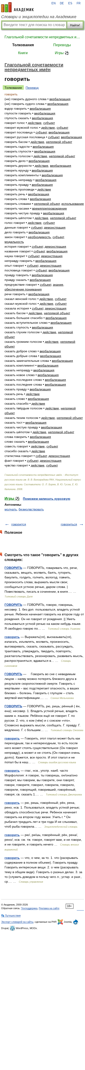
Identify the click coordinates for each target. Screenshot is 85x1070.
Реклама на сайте (49, 908)
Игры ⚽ (62, 53)
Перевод (32, 87)
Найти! (75, 25)
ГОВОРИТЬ (13, 568)
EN (53, 3)
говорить (12, 637)
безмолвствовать (31, 509)
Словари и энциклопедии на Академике (38, 16)
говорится (18, 524)
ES (70, 3)
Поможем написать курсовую (46, 498)
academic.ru (17, 7)
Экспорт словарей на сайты (17, 921)
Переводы (62, 45)
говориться (69, 524)
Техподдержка (29, 908)
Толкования (23, 45)
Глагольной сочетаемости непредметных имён (42, 37)
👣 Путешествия (11, 915)
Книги (23, 53)
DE (62, 3)
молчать (11, 509)
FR (78, 3)
